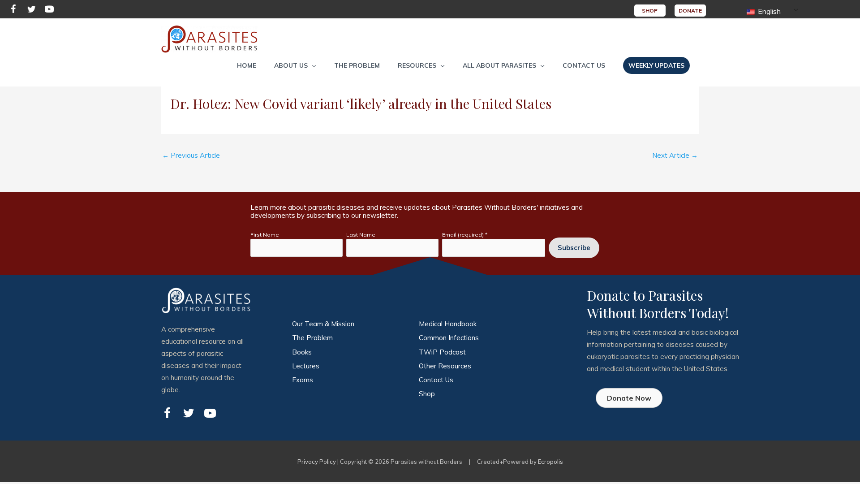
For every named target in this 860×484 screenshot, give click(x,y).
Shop (427, 393)
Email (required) (464, 234)
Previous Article (191, 155)
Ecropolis (550, 461)
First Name (264, 234)
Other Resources (445, 366)
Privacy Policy (316, 461)
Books (302, 352)
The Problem (312, 337)
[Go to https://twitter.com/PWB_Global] (31, 10)
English (768, 11)
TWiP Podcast (442, 352)
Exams (302, 380)
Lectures (305, 366)
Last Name (360, 234)
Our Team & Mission (323, 324)
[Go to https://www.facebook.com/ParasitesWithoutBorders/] (13, 10)
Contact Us (436, 380)
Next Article (675, 155)
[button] (295, 65)
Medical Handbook (448, 324)
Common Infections (449, 337)
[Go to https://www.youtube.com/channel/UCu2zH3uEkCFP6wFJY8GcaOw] (49, 10)
